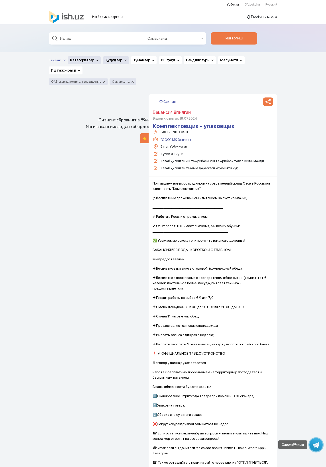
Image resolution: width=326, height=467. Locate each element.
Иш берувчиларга (106, 17)
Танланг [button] (55, 60)
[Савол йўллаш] (316, 444)
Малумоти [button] (229, 60)
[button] (268, 101)
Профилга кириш (263, 17)
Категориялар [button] (82, 60)
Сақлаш (169, 101)
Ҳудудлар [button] (114, 60)
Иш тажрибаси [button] (64, 70)
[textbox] (96, 38)
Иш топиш (234, 38)
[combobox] (96, 38)
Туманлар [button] (142, 60)
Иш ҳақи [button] (168, 60)
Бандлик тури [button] (198, 60)
